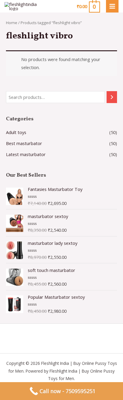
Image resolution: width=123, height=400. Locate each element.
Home (11, 22)
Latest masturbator (26, 154)
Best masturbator (24, 143)
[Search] (112, 97)
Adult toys (16, 132)
